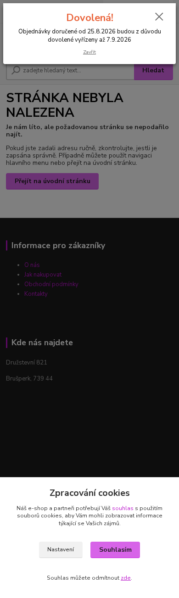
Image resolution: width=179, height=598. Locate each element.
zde (126, 578)
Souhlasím (115, 549)
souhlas (123, 508)
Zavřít (89, 52)
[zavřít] (159, 17)
